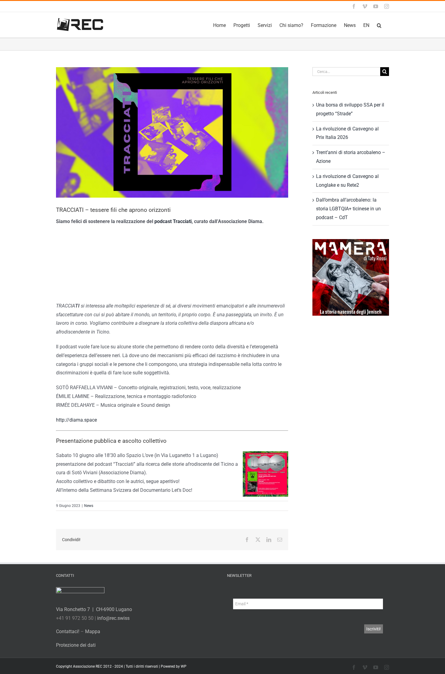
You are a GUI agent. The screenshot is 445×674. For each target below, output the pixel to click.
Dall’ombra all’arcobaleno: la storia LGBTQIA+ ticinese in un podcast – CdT (348, 208)
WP (183, 666)
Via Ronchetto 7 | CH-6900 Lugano (94, 609)
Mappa (92, 631)
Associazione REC (87, 666)
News (88, 506)
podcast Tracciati (173, 221)
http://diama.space (76, 420)
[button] (379, 25)
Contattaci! (67, 631)
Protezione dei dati (76, 645)
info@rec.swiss (113, 618)
